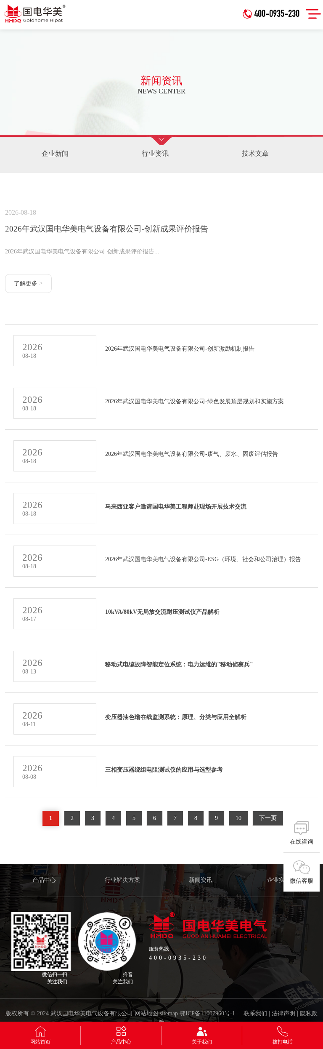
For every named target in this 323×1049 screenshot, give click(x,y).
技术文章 (255, 153)
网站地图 (146, 1013)
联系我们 (255, 1013)
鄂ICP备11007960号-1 (207, 1013)
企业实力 (279, 880)
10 (238, 818)
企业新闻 (55, 153)
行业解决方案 (122, 880)
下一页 (268, 818)
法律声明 (283, 1013)
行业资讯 (155, 153)
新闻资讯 (200, 880)
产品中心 (44, 880)
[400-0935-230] (273, 3)
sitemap (169, 1013)
